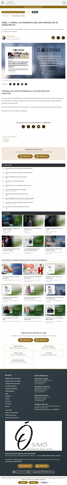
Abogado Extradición (11, 388)
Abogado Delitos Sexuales (12, 383)
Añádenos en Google (19, 15)
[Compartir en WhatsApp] (10, 84)
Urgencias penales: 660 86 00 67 (33, 7)
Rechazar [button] (33, 482)
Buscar (7, 406)
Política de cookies (10, 415)
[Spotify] (45, 472)
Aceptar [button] (23, 482)
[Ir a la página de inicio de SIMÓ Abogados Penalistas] (8, 3)
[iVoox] (49, 472)
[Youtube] (38, 472)
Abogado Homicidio (11, 386)
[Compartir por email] (22, 84)
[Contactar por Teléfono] (58, 38)
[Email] (14, 472)
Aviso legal (8, 410)
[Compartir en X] (18, 84)
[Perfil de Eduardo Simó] (53, 38)
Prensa (35, 12)
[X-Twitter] (31, 472)
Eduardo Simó (11, 36)
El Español (6, 141)
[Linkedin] (35, 472)
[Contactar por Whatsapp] (63, 38)
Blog (28, 12)
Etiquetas (8, 396)
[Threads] (28, 472)
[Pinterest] (42, 472)
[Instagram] (21, 472)
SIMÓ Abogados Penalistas (13, 378)
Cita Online (8, 403)
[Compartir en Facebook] (14, 84)
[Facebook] (24, 472)
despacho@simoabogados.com (43, 409)
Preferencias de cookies (12, 417)
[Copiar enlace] (26, 84)
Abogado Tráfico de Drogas (13, 381)
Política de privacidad (11, 412)
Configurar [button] (44, 482)
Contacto (8, 401)
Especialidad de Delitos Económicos (13, 12)
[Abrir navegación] (64, 2)
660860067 (56, 409)
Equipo (7, 398)
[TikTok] (17, 472)
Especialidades (9, 391)
